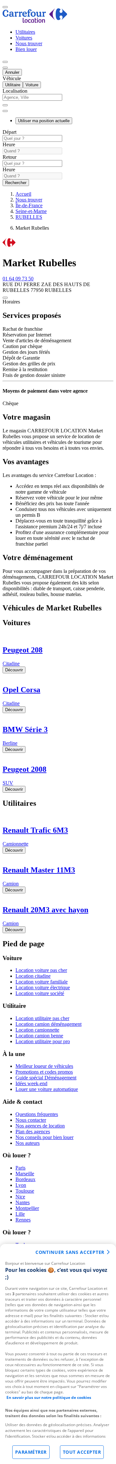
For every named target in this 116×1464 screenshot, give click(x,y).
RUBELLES (28, 217)
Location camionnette (37, 1030)
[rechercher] (5, 111)
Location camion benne (39, 1035)
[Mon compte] (5, 62)
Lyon (20, 1185)
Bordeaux (25, 1179)
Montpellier (27, 1208)
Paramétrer (31, 1452)
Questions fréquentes (36, 1114)
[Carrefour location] (35, 21)
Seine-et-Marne (31, 211)
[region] (58, 1354)
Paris (20, 1167)
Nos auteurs (27, 1143)
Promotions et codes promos (44, 1072)
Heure (9, 144)
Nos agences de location (40, 1125)
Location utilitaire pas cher (42, 1018)
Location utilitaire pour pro (42, 1041)
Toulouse (24, 1191)
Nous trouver (28, 43)
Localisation (15, 91)
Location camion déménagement (48, 1024)
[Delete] (5, 105)
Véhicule (12, 78)
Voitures (23, 37)
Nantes (22, 1202)
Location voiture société (39, 993)
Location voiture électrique (42, 987)
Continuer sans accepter (69, 1252)
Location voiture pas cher (41, 970)
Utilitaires (25, 32)
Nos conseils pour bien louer (44, 1137)
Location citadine (33, 976)
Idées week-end (31, 1083)
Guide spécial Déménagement (45, 1077)
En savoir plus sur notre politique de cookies (48, 1397)
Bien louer (26, 49)
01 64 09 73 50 (18, 278)
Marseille (24, 1173)
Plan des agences (32, 1131)
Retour (9, 157)
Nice (20, 1196)
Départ (9, 132)
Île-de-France (29, 205)
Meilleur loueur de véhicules (44, 1066)
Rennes (23, 1219)
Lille (20, 1214)
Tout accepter (82, 1452)
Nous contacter (30, 1120)
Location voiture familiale (41, 981)
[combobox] (58, 100)
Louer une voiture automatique (46, 1089)
